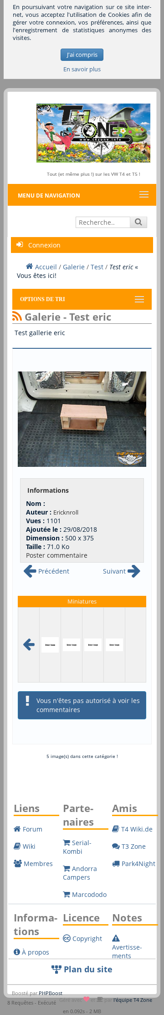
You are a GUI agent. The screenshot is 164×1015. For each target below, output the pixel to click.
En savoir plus (82, 69)
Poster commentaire (56, 555)
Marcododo (88, 894)
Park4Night (137, 863)
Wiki (28, 846)
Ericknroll (65, 512)
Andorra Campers (80, 872)
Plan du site (87, 969)
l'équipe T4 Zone (132, 999)
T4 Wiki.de (136, 829)
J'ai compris (82, 55)
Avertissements (127, 951)
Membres (37, 863)
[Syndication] (17, 316)
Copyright (86, 938)
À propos (34, 952)
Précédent (52, 571)
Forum (31, 829)
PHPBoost (50, 993)
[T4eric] (114, 644)
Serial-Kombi (77, 847)
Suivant (115, 571)
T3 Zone (133, 846)
